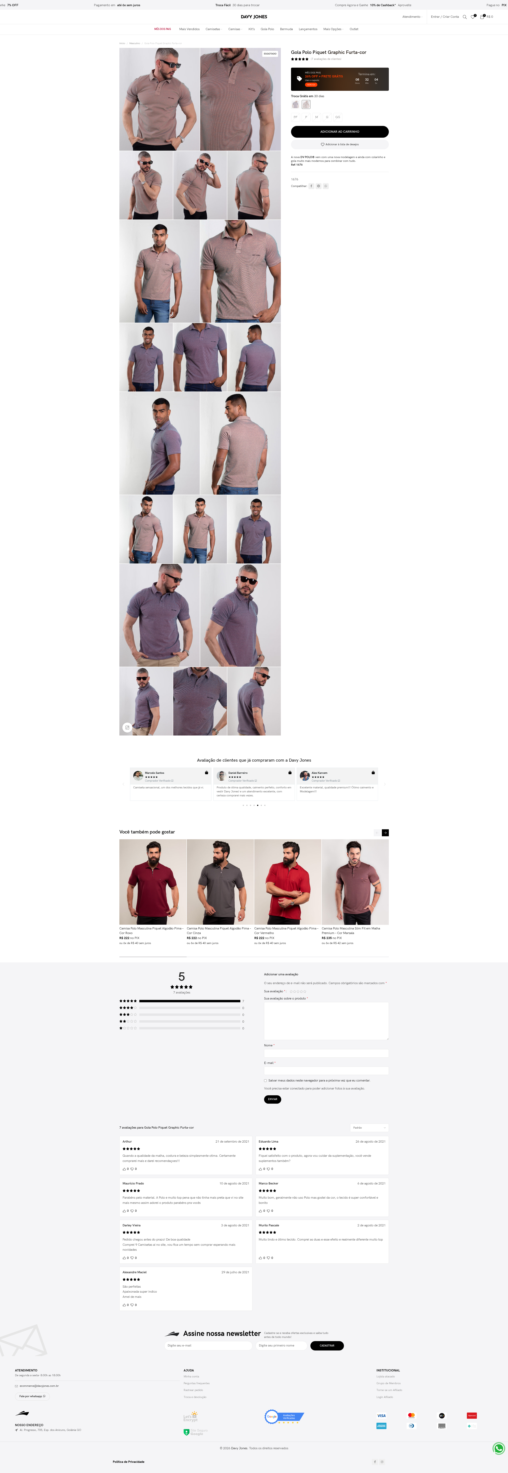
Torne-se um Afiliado (389, 1390)
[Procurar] (465, 17)
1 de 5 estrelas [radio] (291, 991)
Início (122, 43)
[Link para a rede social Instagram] (382, 1462)
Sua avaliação (274, 991)
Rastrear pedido (193, 1390)
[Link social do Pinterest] (319, 186)
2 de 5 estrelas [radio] (294, 991)
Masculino (134, 43)
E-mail (270, 1063)
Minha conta (191, 1376)
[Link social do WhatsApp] (326, 186)
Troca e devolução (195, 1397)
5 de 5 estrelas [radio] (305, 991)
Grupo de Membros (388, 1383)
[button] (123, 784)
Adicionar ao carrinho (339, 132)
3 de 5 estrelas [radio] (298, 991)
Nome (269, 1045)
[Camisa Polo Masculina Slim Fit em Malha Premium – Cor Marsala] (355, 882)
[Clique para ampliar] (127, 728)
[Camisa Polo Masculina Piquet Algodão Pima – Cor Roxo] (152, 882)
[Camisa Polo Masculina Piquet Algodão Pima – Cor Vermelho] (287, 882)
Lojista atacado (385, 1376)
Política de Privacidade (128, 1462)
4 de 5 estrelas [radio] (301, 991)
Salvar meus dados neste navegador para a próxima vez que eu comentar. (319, 1081)
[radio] (295, 104)
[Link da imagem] (196, 1432)
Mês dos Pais (162, 29)
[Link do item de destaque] (201, 5)
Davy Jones (239, 1448)
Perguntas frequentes (197, 1383)
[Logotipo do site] (254, 17)
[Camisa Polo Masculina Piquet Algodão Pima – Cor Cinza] (220, 882)
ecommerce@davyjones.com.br (39, 1386)
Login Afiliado (384, 1397)
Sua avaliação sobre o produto (286, 998)
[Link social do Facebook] (311, 186)
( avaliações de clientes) (326, 59)
